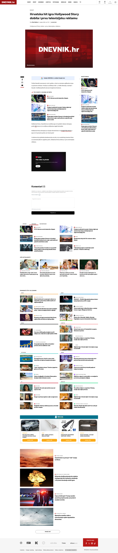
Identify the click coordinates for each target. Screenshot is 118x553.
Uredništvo (22, 550)
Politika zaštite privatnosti (48, 550)
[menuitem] (115, 2)
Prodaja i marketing (30, 550)
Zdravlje (63, 2)
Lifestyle (48, 2)
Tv (80, 2)
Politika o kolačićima (59, 550)
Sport (34, 2)
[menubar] (115, 2)
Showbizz (41, 2)
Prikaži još (48, 531)
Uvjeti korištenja (38, 550)
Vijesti (29, 2)
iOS (36, 126)
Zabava (76, 2)
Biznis (69, 2)
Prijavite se (53, 212)
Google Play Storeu (66, 130)
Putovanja (56, 2)
